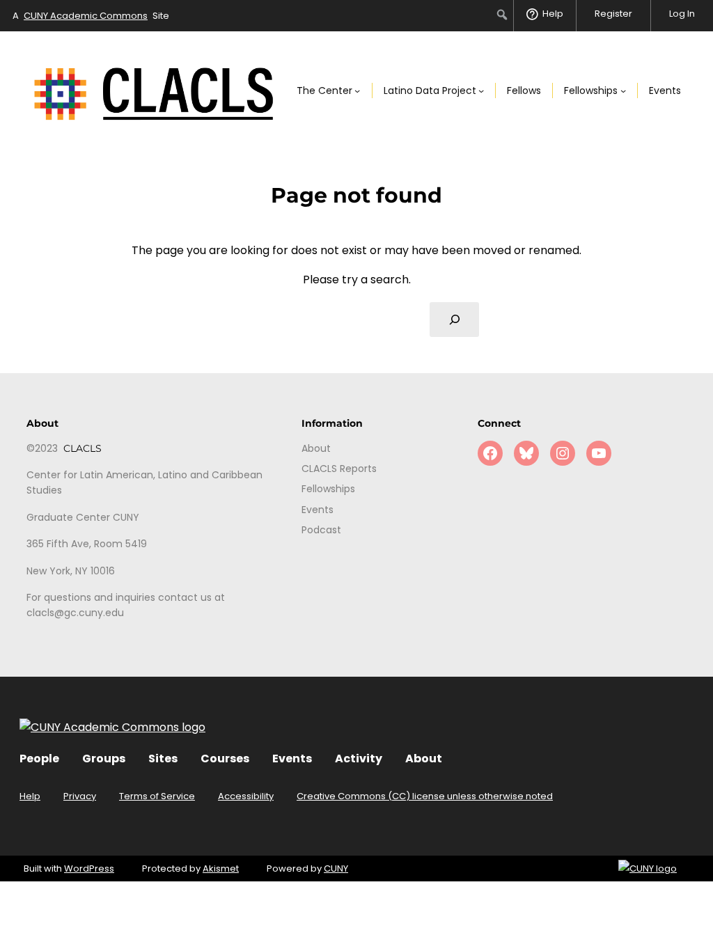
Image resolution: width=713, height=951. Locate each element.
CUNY (336, 868)
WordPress (89, 868)
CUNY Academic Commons (86, 15)
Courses (225, 758)
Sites (163, 758)
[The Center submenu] (357, 90)
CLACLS (82, 448)
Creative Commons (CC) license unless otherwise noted (425, 796)
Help (29, 796)
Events (292, 758)
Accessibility (246, 796)
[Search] (454, 319)
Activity (358, 758)
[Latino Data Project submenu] (481, 90)
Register (613, 13)
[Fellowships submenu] (623, 90)
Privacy (79, 796)
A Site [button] (91, 15)
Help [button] (552, 13)
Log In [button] (682, 13)
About (423, 758)
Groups (103, 758)
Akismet (221, 868)
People (39, 758)
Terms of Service (157, 796)
